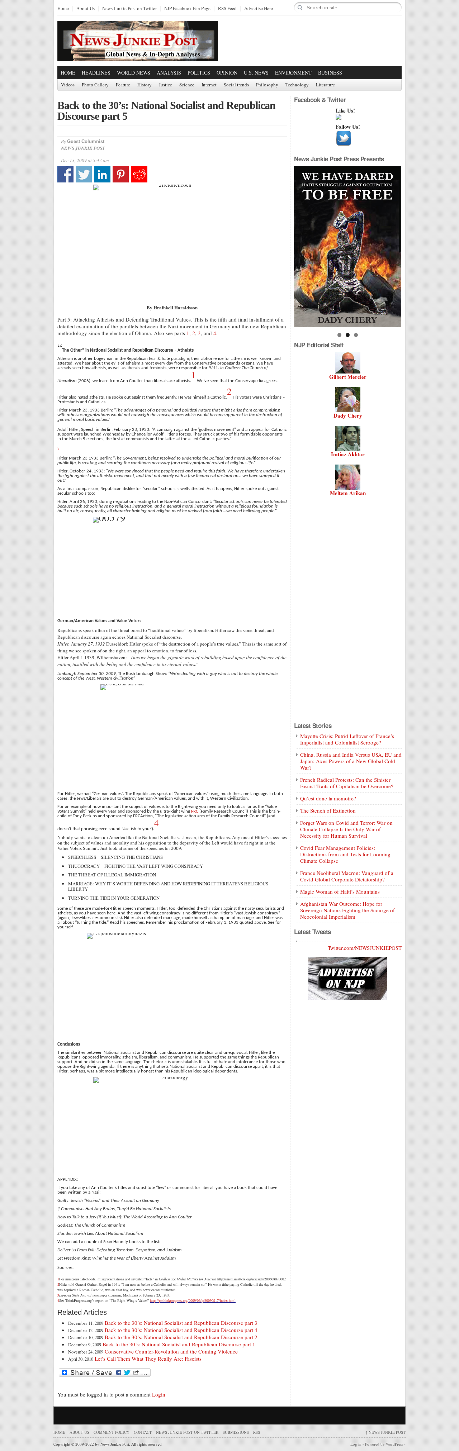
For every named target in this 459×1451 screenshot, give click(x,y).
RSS (256, 1432)
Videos (68, 85)
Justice (165, 85)
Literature (325, 85)
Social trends (236, 85)
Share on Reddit (139, 174)
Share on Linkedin (102, 174)
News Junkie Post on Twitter (129, 8)
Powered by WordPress (384, 1444)
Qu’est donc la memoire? (328, 798)
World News (133, 72)
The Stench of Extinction (328, 810)
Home (63, 8)
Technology (297, 85)
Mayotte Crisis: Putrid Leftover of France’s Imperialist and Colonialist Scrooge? (347, 739)
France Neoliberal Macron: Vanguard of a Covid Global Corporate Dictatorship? (346, 876)
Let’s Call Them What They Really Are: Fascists (148, 1358)
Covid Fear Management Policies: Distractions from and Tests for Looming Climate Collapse (345, 854)
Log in (355, 1444)
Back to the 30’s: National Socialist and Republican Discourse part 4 (181, 1329)
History (144, 85)
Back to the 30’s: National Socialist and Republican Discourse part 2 (181, 1337)
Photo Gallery (95, 85)
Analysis (169, 72)
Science (186, 85)
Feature (123, 85)
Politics (199, 72)
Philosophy (267, 85)
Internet (209, 85)
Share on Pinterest (121, 174)
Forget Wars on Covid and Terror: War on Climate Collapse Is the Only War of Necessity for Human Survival (346, 829)
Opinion (227, 72)
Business (330, 72)
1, (188, 333)
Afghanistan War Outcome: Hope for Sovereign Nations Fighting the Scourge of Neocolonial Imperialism (347, 910)
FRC (194, 811)
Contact (143, 1432)
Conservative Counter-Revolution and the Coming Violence (171, 1351)
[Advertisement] (318, 40)
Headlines (96, 72)
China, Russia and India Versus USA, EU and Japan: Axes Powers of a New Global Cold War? (351, 761)
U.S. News (256, 72)
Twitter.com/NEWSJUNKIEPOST (365, 947)
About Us (85, 8)
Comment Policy (111, 1432)
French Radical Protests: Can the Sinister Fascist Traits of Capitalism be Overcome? (346, 783)
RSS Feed (227, 8)
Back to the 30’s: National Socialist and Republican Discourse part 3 (181, 1322)
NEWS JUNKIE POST (385, 1432)
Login (158, 1394)
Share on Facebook (65, 174)
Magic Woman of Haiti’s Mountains (340, 891)
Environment (293, 72)
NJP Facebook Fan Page (187, 8)
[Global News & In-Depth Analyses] (137, 55)
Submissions (236, 1432)
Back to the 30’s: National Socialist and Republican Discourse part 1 (179, 1344)
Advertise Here (258, 8)
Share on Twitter (84, 174)
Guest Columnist (85, 141)
